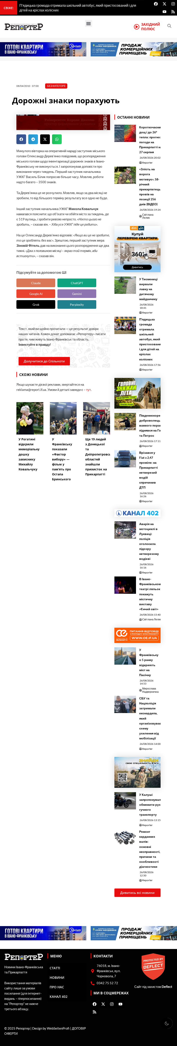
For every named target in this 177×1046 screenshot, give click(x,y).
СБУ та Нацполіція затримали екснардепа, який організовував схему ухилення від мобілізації (150, 718)
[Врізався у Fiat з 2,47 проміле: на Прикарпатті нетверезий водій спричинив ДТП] (125, 458)
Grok (36, 304)
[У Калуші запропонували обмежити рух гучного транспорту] (125, 800)
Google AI (36, 294)
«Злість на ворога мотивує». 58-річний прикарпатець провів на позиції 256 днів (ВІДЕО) (150, 186)
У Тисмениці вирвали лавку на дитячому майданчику (148, 289)
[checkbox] (167, 1023)
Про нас (57, 987)
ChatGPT (77, 283)
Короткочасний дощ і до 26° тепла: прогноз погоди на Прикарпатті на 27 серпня (151, 139)
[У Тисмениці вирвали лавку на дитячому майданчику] (125, 285)
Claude (36, 283)
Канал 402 (59, 996)
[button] (88, 23)
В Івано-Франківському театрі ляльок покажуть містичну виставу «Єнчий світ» (151, 594)
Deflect (167, 987)
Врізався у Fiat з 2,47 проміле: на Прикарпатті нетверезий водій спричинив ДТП (148, 470)
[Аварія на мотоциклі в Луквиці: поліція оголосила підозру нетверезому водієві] (125, 530)
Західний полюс (150, 26)
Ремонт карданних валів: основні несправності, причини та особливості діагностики (149, 849)
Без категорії (56, 86)
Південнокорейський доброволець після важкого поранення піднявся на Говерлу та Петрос (155, 425)
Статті (55, 968)
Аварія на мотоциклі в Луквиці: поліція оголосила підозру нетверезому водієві (149, 541)
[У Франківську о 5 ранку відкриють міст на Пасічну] (125, 656)
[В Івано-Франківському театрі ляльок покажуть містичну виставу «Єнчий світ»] (125, 585)
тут (88, 390)
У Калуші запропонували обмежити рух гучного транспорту (151, 804)
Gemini (77, 294)
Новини (57, 977)
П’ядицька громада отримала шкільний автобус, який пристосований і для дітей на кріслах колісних (151, 339)
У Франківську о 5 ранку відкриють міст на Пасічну (148, 662)
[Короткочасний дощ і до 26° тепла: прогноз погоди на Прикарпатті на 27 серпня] (125, 133)
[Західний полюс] (136, 27)
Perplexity (77, 304)
